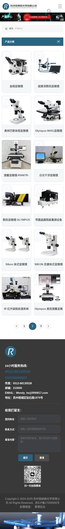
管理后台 (40, 506)
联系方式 (9, 429)
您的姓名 (9, 419)
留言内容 (9, 439)
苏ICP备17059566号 (47, 502)
